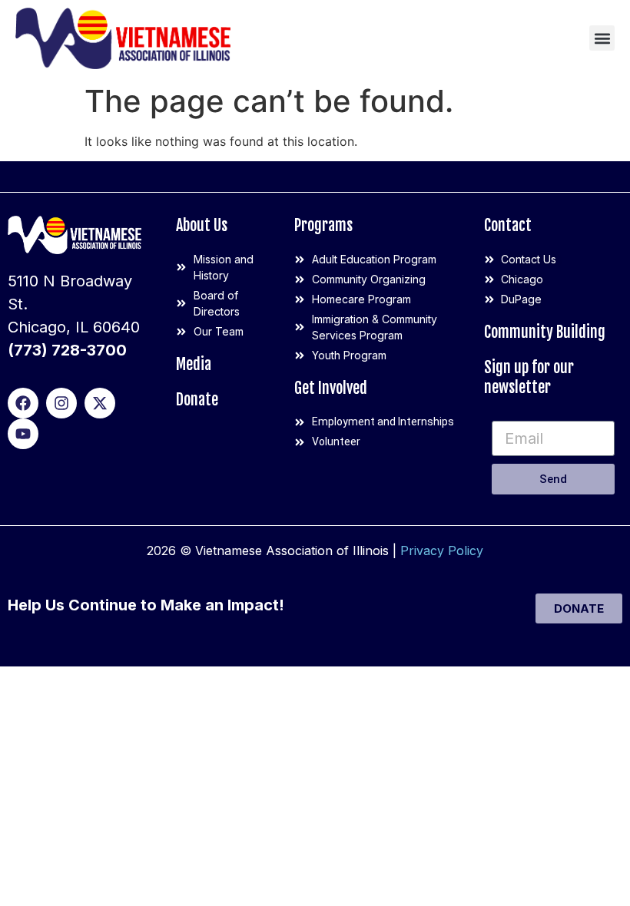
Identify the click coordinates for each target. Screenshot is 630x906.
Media (193, 364)
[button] (602, 38)
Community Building (544, 332)
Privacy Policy (441, 550)
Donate (197, 399)
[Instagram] (61, 403)
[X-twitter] (100, 403)
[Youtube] (23, 433)
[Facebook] (23, 403)
